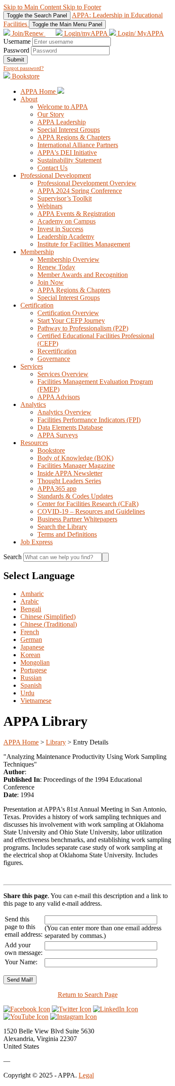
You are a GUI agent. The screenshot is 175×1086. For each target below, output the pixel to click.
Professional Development (55, 175)
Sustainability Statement (69, 160)
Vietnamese (35, 700)
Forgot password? (23, 68)
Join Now (50, 282)
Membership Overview (68, 259)
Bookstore (25, 76)
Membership (37, 251)
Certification (37, 305)
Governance (53, 358)
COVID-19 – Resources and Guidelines (91, 511)
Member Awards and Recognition (82, 274)
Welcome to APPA (62, 106)
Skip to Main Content (33, 7)
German (31, 639)
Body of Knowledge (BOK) (75, 458)
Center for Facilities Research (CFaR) (87, 503)
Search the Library (62, 526)
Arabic (29, 601)
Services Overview (62, 374)
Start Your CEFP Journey (71, 320)
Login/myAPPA (85, 33)
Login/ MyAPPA (140, 33)
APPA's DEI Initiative (67, 152)
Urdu (27, 693)
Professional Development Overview (86, 183)
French (29, 631)
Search (13, 556)
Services (31, 366)
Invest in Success (60, 228)
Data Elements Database (70, 427)
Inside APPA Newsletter (69, 473)
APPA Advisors (58, 396)
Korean (30, 654)
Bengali (30, 609)
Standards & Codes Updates (75, 496)
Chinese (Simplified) (48, 616)
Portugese (33, 670)
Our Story (50, 114)
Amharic (32, 593)
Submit (15, 59)
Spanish (31, 685)
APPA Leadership (61, 122)
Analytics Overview (64, 412)
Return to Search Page (88, 994)
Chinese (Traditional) (48, 624)
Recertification (56, 351)
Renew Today (56, 267)
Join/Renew (27, 33)
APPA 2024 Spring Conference (79, 190)
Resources (34, 442)
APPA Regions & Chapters (73, 137)
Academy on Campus (66, 221)
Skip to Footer (82, 7)
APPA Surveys (57, 435)
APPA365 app (56, 488)
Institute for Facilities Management (83, 244)
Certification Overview (68, 312)
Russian (31, 677)
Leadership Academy (65, 236)
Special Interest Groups (68, 129)
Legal (86, 1075)
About (28, 99)
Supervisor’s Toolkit (64, 198)
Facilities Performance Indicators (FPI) (89, 419)
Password (16, 50)
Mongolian (35, 662)
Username (17, 41)
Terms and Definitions (67, 534)
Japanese (32, 647)
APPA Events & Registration (76, 213)
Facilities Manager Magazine (76, 465)
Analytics (33, 404)
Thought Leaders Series (69, 480)
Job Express (36, 542)
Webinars (49, 206)
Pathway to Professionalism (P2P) (82, 328)
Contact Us (52, 167)
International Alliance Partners (77, 144)
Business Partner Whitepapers (77, 519)
